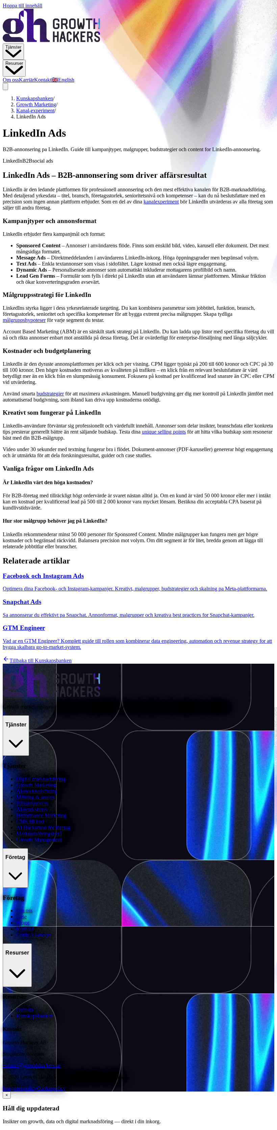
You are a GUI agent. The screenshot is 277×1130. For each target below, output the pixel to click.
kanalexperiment (161, 201)
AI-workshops (31, 809)
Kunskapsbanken (34, 98)
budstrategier (50, 393)
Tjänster (13, 47)
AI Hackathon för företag (43, 827)
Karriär (26, 80)
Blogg (22, 923)
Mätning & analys (35, 797)
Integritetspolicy (20, 1088)
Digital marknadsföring (41, 779)
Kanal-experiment (35, 110)
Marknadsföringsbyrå (39, 833)
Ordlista (24, 1010)
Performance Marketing (41, 815)
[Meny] (5, 86)
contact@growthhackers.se (31, 1065)
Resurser (14, 63)
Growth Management (39, 840)
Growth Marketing (36, 104)
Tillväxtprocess (32, 803)
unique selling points (164, 432)
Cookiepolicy (51, 1088)
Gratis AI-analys (33, 935)
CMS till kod (30, 821)
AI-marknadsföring (36, 791)
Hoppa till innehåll (22, 5)
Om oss (11, 80)
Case (21, 916)
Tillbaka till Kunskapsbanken (40, 660)
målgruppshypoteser (24, 320)
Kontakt (42, 80)
